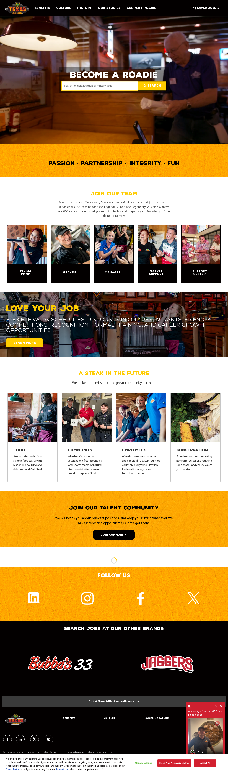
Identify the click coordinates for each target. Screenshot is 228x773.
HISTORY (84, 8)
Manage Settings (143, 763)
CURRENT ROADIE (141, 8)
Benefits (42, 8)
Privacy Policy (12, 769)
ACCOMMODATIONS (157, 718)
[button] (152, 86)
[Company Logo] (18, 8)
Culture (63, 8)
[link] (27, 254)
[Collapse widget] (216, 706)
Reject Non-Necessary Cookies (174, 763)
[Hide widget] (221, 706)
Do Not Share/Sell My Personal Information (114, 701)
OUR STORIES (109, 8)
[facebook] (7, 739)
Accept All (205, 763)
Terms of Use (62, 769)
